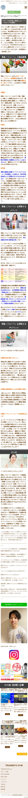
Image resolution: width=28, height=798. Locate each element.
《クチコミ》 (4, 781)
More (8, 714)
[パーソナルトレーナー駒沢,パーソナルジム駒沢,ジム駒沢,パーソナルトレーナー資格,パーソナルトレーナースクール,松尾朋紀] (14, 660)
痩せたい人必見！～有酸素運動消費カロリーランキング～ (20, 705)
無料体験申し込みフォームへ (14, 604)
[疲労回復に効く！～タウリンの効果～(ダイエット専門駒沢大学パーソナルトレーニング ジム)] (7, 698)
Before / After (4, 776)
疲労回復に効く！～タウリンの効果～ (7, 704)
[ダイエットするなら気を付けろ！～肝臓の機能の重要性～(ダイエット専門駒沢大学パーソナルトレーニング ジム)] (7, 730)
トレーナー (3, 779)
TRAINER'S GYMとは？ (7, 769)
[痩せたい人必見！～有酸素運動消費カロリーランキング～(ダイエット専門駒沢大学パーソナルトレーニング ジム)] (20, 698)
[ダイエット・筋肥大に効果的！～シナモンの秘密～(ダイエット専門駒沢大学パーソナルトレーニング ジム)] (20, 730)
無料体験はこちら (14, 12)
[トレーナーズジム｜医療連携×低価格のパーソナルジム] (3, 7)
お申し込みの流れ (5, 774)
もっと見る (22, 754)
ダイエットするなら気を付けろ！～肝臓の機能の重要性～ (7, 737)
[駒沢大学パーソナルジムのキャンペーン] (14, 680)
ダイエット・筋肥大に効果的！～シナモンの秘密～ (20, 736)
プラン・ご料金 (4, 771)
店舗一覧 (3, 786)
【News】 (3, 784)
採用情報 (3, 789)
